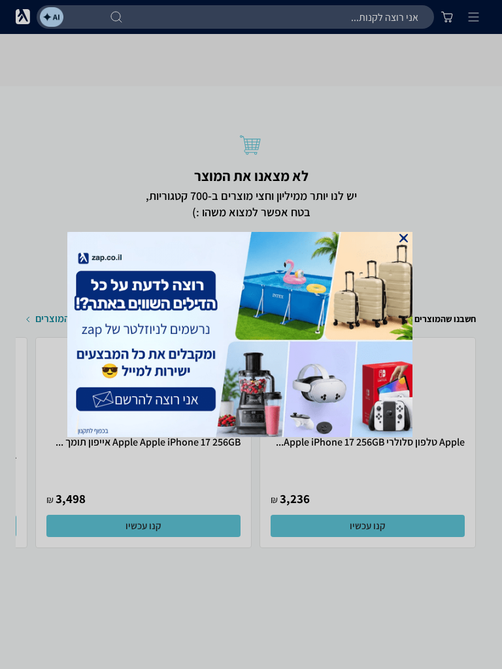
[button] (403, 238)
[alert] (251, 334)
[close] (403, 238)
